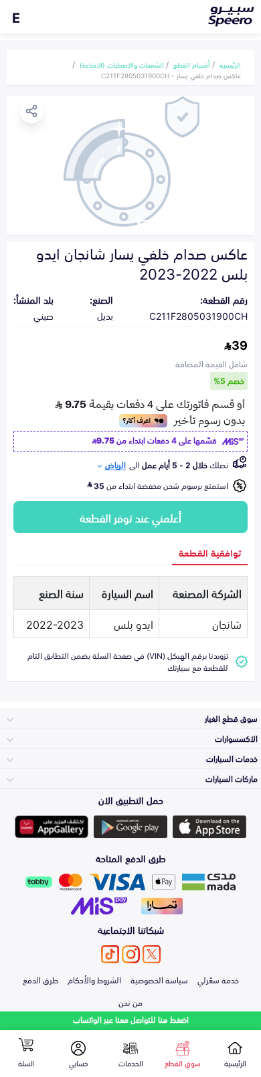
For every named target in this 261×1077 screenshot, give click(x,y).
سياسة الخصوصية (159, 979)
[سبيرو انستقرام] (131, 954)
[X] (152, 954)
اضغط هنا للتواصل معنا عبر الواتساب (131, 1019)
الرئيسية (230, 64)
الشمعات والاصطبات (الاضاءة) (122, 64)
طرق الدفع (40, 979)
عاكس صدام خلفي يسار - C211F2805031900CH (171, 75)
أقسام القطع (191, 64)
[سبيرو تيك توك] (110, 954)
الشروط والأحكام (94, 979)
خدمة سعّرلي (218, 979)
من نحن (130, 1002)
